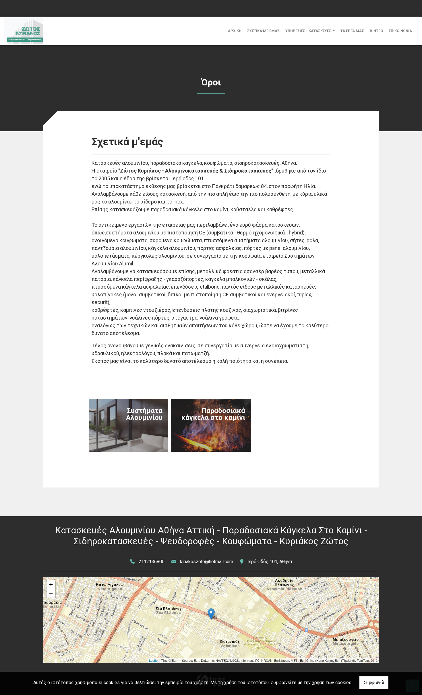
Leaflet (153, 660)
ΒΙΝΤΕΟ (376, 31)
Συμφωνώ (374, 682)
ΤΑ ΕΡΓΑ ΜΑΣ (352, 31)
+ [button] (51, 584)
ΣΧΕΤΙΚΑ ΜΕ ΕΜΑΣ (263, 31)
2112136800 (151, 561)
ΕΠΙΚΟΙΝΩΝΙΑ (400, 31)
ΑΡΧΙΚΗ (234, 31)
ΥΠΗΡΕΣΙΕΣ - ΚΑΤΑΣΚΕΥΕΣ (308, 31)
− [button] (51, 593)
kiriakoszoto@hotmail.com (206, 561)
